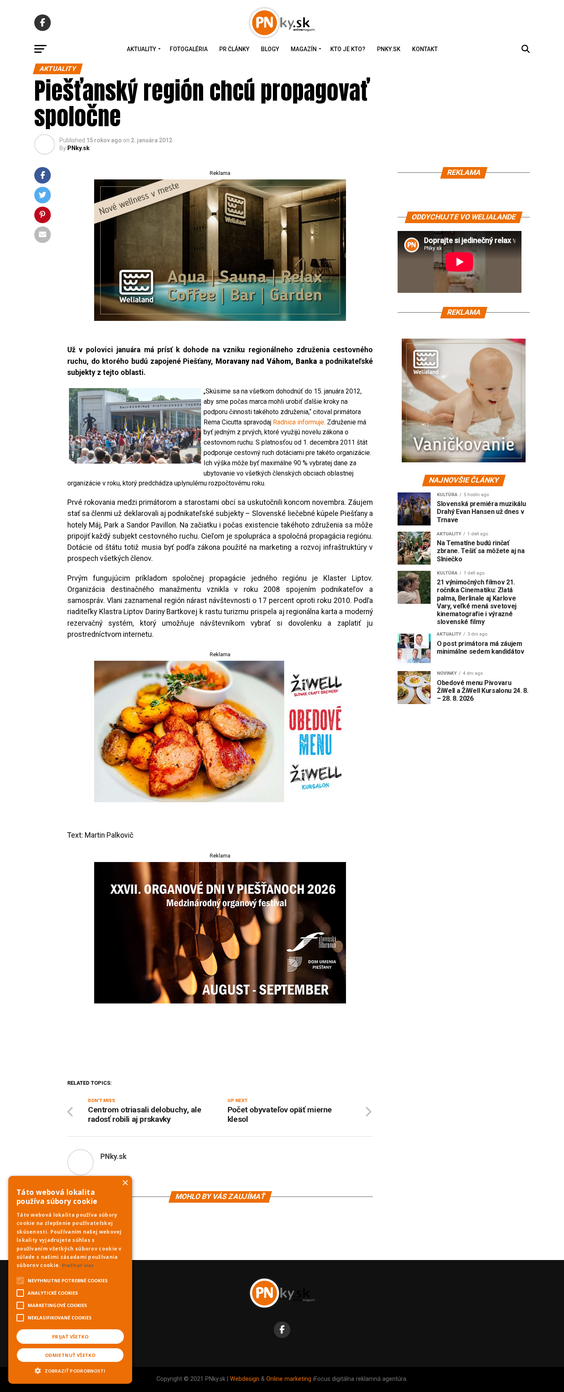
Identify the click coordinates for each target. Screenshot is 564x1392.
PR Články (234, 49)
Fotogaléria (189, 49)
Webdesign (244, 1379)
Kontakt (425, 49)
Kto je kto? (347, 49)
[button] (70, 1369)
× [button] (125, 1183)
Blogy (270, 49)
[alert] (70, 1280)
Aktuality (141, 49)
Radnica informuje (298, 422)
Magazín (304, 49)
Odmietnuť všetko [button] (70, 1355)
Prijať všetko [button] (70, 1336)
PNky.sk (388, 49)
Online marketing (288, 1379)
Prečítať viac (78, 1265)
